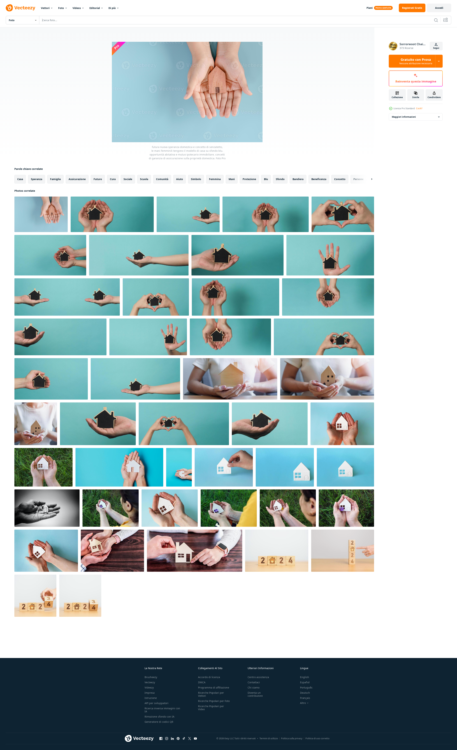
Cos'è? (419, 108)
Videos (77, 8)
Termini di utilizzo (268, 738)
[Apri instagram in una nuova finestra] (166, 738)
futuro (98, 179)
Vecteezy (150, 682)
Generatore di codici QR (159, 721)
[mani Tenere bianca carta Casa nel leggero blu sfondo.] (342, 423)
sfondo (280, 179)
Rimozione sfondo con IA (159, 716)
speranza (36, 179)
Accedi (439, 8)
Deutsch (305, 692)
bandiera (298, 179)
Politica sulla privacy (291, 738)
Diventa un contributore (255, 694)
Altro (303, 703)
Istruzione (151, 698)
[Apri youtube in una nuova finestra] (195, 738)
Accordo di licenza (209, 677)
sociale (128, 179)
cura (113, 179)
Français (305, 698)
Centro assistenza (258, 677)
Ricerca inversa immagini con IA (162, 710)
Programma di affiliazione (213, 687)
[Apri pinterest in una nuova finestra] (178, 738)
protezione (249, 179)
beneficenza (318, 179)
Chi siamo (253, 687)
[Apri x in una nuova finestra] (189, 738)
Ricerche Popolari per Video (211, 707)
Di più (112, 8)
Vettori (45, 8)
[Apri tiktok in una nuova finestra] (183, 738)
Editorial (94, 8)
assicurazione (77, 179)
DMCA (201, 682)
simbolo (196, 179)
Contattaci (254, 682)
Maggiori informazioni (404, 116)
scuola (144, 179)
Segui (436, 47)
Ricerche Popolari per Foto (214, 701)
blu (266, 179)
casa (20, 179)
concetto (339, 179)
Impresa (150, 692)
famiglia (55, 179)
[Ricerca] (436, 20)
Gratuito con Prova (415, 61)
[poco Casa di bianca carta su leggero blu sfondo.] (224, 467)
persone (358, 179)
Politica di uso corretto (317, 738)
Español (305, 682)
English (304, 677)
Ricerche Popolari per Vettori (211, 694)
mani (232, 179)
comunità (162, 179)
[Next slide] (368, 179)
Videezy (149, 687)
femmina (215, 179)
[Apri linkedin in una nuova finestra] (172, 738)
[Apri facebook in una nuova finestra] (160, 738)
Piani (369, 8)
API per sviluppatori (156, 703)
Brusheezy (151, 677)
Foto (61, 8)
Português (306, 687)
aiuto (179, 179)
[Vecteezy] (20, 7)
